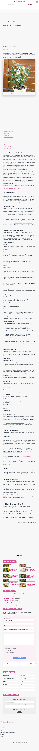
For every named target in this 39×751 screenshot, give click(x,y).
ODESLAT (19, 712)
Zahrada (5, 684)
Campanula (5, 663)
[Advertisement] (19, 13)
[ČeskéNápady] (19, 2)
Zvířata (21, 681)
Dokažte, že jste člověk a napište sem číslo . (16, 629)
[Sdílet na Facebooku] (16, 556)
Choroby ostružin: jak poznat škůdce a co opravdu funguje (14, 581)
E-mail (5, 625)
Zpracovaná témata (24, 687)
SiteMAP (3, 734)
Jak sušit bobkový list (7, 146)
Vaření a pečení (6, 687)
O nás (2, 727)
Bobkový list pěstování (8, 605)
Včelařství (5, 690)
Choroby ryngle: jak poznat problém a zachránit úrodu (30, 585)
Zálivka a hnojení (6, 135)
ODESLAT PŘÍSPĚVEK (19, 657)
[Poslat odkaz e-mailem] (21, 556)
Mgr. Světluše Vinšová (13, 46)
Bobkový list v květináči (8, 596)
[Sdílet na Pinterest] (19, 556)
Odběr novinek (4, 729)
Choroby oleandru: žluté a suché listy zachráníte (30, 566)
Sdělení (5, 632)
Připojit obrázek (8, 650)
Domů (2, 21)
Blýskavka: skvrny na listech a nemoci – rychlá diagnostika (30, 576)
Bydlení (5, 21)
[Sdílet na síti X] (18, 556)
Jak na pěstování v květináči (8, 131)
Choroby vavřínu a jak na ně (8, 137)
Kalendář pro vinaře (24, 678)
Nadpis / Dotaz (7, 618)
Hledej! (30, 4)
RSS (2, 736)
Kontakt (21, 690)
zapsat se (16, 709)
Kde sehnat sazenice (7, 140)
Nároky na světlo (6, 133)
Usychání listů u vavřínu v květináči (11, 593)
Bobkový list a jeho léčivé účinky (9, 148)
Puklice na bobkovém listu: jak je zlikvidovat (14, 565)
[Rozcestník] (37, 2)
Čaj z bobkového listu (18, 499)
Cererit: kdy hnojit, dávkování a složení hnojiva (15, 423)
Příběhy (21, 684)
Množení (5, 142)
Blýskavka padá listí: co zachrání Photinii (30, 580)
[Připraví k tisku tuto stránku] (22, 556)
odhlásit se (24, 709)
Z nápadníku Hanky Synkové (8, 678)
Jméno (5, 622)
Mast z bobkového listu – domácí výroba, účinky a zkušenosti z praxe (28, 571)
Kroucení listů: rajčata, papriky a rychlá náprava (23, 223)
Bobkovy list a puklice (8, 602)
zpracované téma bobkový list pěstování (26, 218)
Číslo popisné (33, 663)
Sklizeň (5, 144)
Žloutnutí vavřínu (6, 139)
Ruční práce (22, 675)
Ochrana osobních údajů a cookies (8, 732)
